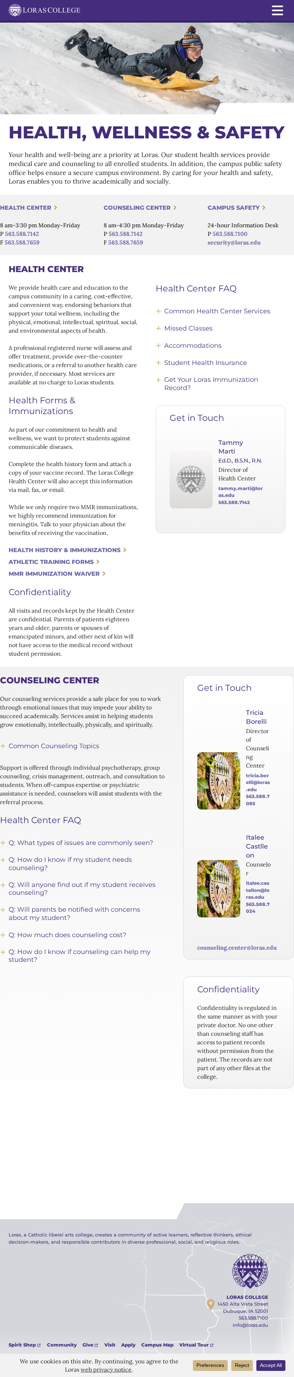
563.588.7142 (22, 233)
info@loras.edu (250, 1325)
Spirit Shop (22, 1345)
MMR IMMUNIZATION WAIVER (54, 573)
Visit (109, 1345)
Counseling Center (137, 207)
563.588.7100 (230, 233)
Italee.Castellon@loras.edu (258, 890)
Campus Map (157, 1345)
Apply (128, 1345)
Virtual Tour (194, 1345)
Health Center (25, 207)
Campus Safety (234, 207)
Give (87, 1345)
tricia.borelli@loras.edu (258, 782)
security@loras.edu (234, 242)
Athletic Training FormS (51, 562)
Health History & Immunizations (64, 550)
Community (62, 1345)
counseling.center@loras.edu (237, 947)
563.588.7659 (22, 242)
